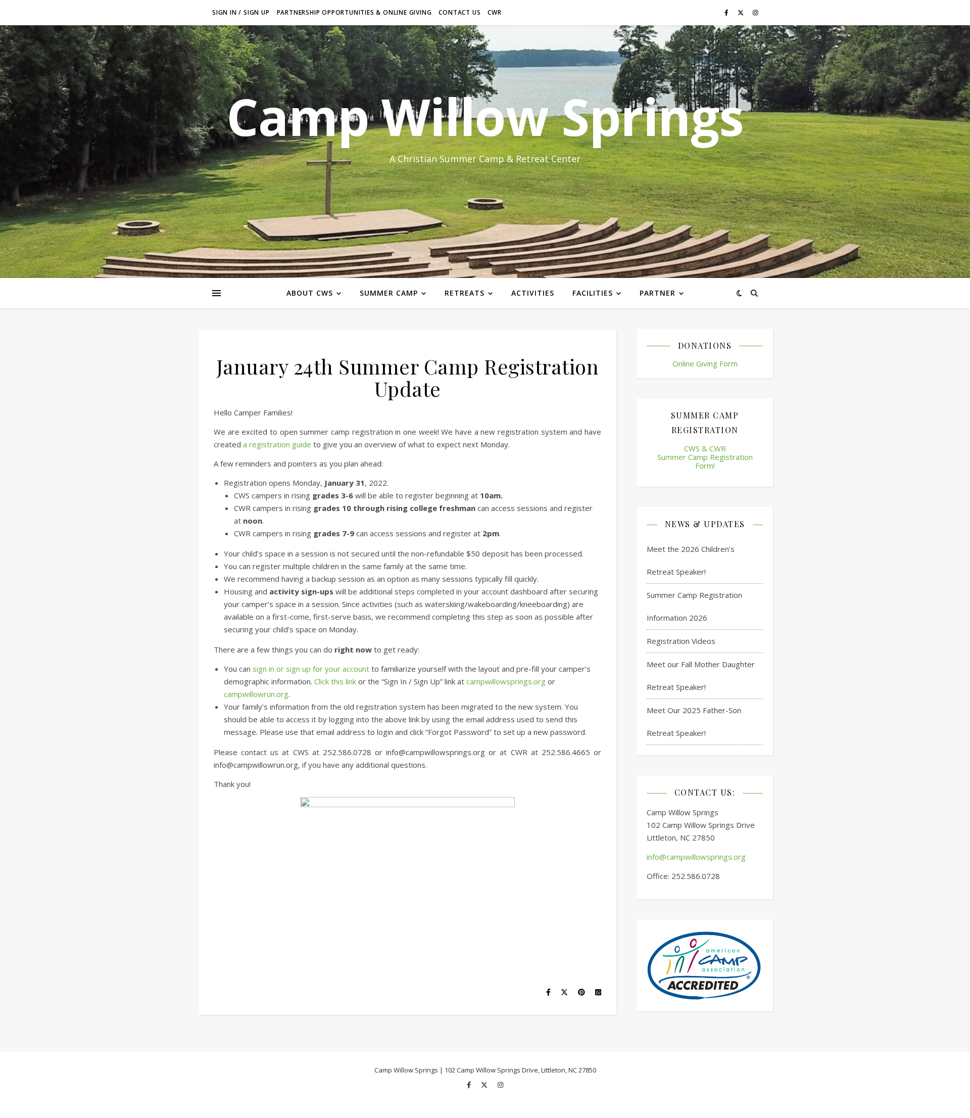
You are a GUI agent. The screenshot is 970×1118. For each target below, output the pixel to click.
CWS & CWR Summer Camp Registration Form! (705, 457)
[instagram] (755, 12)
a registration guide (277, 444)
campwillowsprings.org (506, 681)
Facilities (592, 293)
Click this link (335, 681)
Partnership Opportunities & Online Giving (354, 12)
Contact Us (459, 12)
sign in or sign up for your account (311, 669)
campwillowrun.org (256, 694)
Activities (532, 293)
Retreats (464, 293)
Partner (657, 293)
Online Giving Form (705, 363)
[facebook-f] (727, 12)
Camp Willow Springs (485, 116)
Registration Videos (681, 641)
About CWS (309, 293)
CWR (494, 12)
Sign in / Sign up (241, 12)
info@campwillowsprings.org (696, 857)
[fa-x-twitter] (741, 12)
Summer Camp (389, 293)
